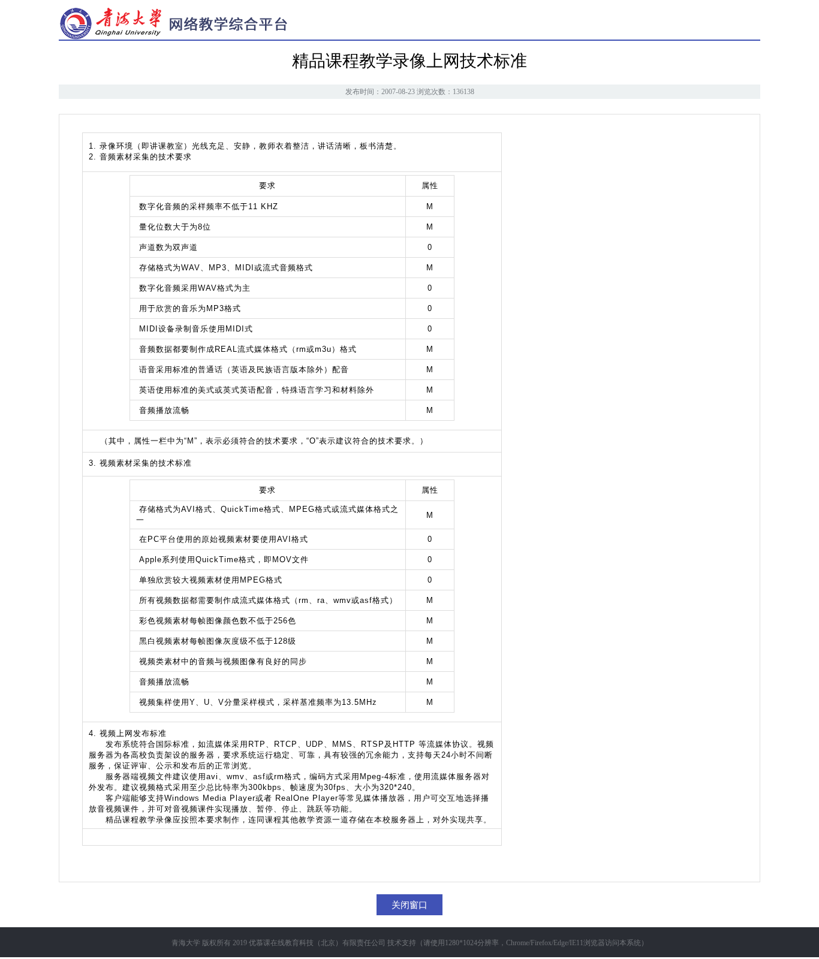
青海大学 (185, 943)
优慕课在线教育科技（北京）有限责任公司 (317, 943)
